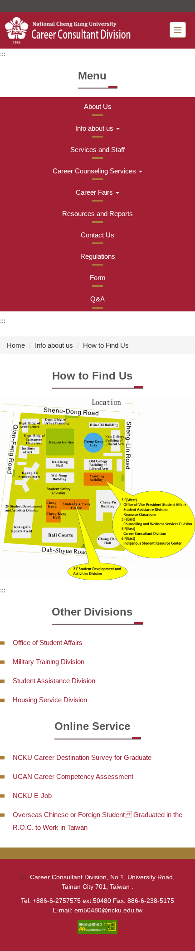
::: (2, 54)
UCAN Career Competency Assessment (73, 776)
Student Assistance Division (54, 681)
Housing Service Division (50, 700)
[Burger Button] (178, 30)
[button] (97, 128)
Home (16, 345)
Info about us (54, 345)
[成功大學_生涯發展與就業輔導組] (73, 30)
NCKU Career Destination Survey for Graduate (82, 757)
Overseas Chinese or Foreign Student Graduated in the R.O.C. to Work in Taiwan (97, 821)
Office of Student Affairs (48, 642)
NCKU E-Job (32, 795)
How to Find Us (106, 345)
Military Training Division (48, 661)
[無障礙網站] (97, 926)
